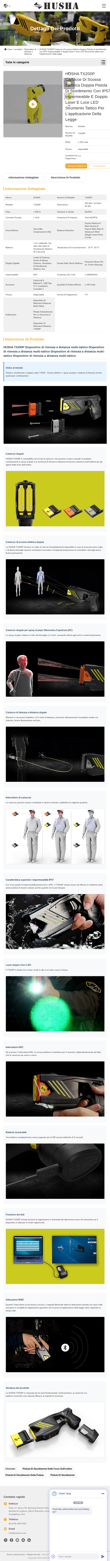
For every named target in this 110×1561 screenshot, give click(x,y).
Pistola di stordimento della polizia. (24, 1475)
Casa (9, 49)
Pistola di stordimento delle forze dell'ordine (47, 1469)
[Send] (103, 1556)
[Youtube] (23, 1541)
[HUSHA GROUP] (56, 5)
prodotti (18, 49)
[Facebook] (11, 1541)
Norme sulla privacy (16, 1554)
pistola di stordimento (62, 1475)
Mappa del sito (33, 1554)
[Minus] (103, 1493)
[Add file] (53, 1556)
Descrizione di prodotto (65, 177)
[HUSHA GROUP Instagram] (17, 1541)
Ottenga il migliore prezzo (79, 166)
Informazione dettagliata (24, 177)
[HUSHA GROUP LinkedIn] (29, 1541)
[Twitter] (6, 1541)
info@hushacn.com (17, 1533)
